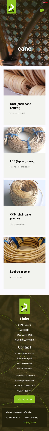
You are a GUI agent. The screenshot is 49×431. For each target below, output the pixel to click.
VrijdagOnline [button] (30, 422)
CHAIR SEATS (24, 325)
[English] (44, 2)
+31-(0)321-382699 (25, 375)
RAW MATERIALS (25, 335)
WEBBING (24, 330)
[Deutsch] (46, 2)
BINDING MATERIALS (24, 340)
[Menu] (41, 10)
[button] (11, 10)
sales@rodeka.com (25, 380)
